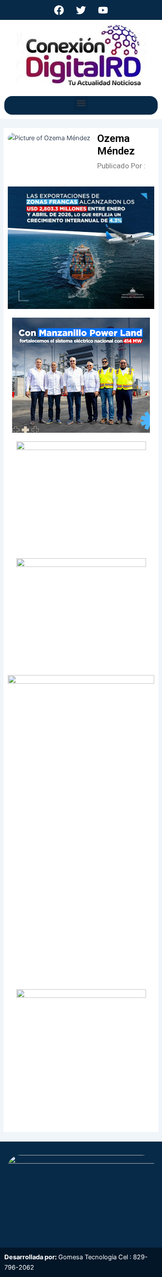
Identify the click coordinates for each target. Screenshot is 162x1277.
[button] (81, 103)
